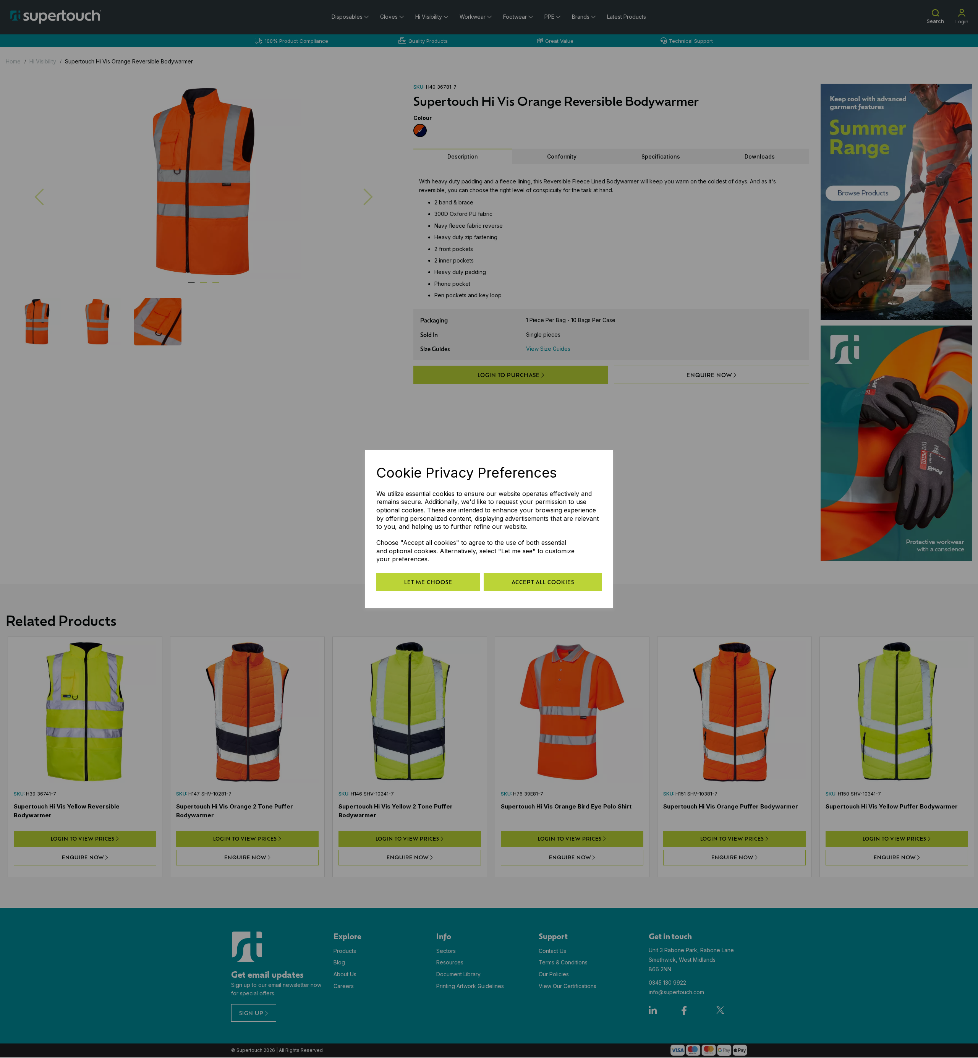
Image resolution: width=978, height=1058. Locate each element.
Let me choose (428, 581)
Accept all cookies (543, 581)
